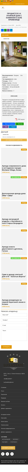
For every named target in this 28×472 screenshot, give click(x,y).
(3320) (7, 25)
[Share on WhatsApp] (5, 30)
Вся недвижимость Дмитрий (14, 139)
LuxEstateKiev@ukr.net (19, 3)
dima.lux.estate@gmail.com (9, 137)
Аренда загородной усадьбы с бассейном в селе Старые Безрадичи (12, 221)
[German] (8, 1)
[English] (4, 1)
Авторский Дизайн (15, 87)
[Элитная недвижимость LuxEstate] (2, 7)
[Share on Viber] (8, 30)
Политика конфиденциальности (8, 428)
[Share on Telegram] (11, 30)
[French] (6, 1)
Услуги (2, 391)
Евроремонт (15, 439)
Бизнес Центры (4, 421)
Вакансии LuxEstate (5, 401)
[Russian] (10, 1)
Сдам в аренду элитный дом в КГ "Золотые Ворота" (14, 275)
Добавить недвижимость (6, 408)
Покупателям (4, 394)
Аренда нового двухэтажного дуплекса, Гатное (12, 249)
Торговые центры (4, 425)
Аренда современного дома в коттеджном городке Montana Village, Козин (14, 168)
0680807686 (6, 38)
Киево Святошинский (13, 85)
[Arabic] (2, 1)
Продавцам (3, 398)
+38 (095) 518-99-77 (6, 3)
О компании (3, 387)
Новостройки (4, 418)
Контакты (3, 405)
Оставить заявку (8, 447)
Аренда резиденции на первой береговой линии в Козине (13, 302)
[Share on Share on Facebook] (2, 30)
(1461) (18, 25)
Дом (15, 79)
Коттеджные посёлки (5, 414)
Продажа (16, 75)
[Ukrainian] (12, 1)
